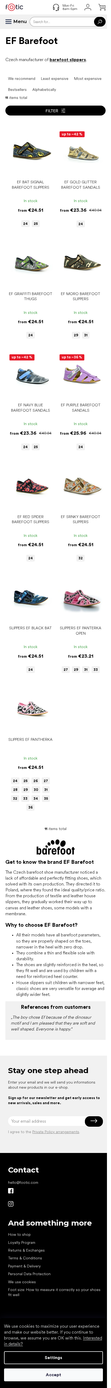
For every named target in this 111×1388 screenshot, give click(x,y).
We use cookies (22, 1282)
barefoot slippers (68, 59)
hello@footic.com (23, 1182)
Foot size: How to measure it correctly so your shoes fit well (54, 1292)
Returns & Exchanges (26, 1250)
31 (86, 335)
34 (35, 799)
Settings (53, 1357)
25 (36, 224)
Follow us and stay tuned (10, 1190)
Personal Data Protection (29, 1274)
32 (80, 558)
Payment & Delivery (24, 1266)
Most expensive (88, 78)
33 (95, 670)
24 (25, 224)
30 (36, 790)
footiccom (10, 1204)
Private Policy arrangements (55, 1132)
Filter (52, 110)
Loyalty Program (21, 1242)
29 (76, 335)
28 (15, 790)
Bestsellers (17, 89)
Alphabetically (44, 89)
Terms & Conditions (25, 1258)
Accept (53, 1374)
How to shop (19, 1234)
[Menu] (10, 21)
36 (30, 807)
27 (66, 670)
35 (46, 799)
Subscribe (94, 1121)
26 (35, 781)
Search (100, 22)
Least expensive (54, 78)
